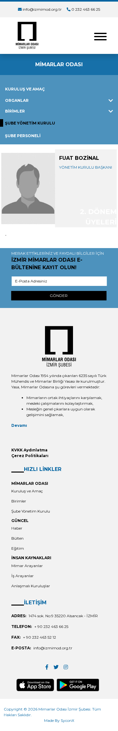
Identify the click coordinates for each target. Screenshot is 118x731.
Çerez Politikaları (29, 455)
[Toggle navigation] (100, 36)
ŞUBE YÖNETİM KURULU (30, 123)
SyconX (67, 720)
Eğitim (17, 548)
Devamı (19, 425)
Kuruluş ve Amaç (27, 491)
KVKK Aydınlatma (29, 450)
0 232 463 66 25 (85, 9)
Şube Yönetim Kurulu (30, 511)
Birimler (18, 501)
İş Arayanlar (22, 575)
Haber (16, 528)
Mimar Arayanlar (27, 565)
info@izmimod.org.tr (42, 9)
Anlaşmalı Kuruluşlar (30, 585)
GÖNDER (59, 295)
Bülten (17, 538)
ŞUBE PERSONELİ (23, 135)
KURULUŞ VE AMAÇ (25, 89)
